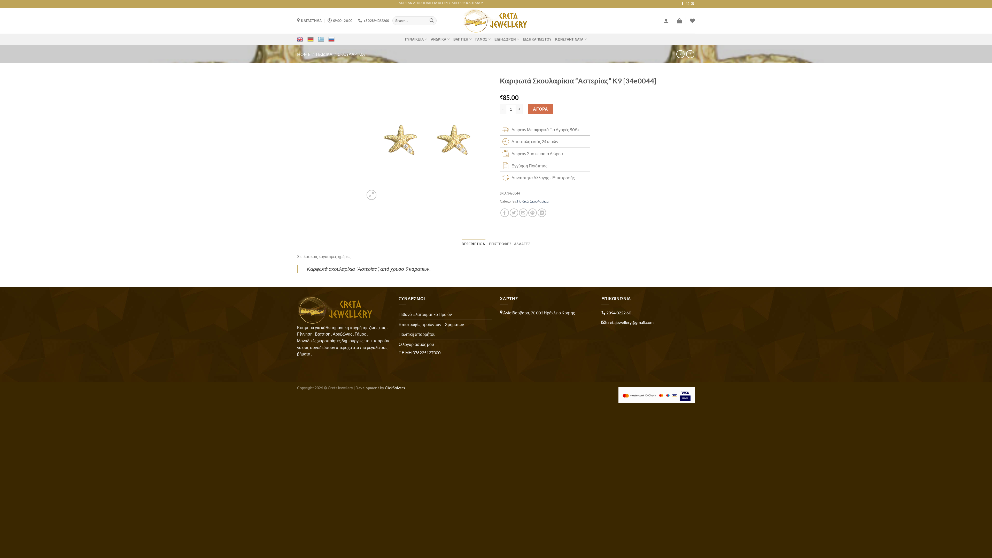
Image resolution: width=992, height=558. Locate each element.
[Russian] (331, 39)
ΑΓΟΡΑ (540, 108)
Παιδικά (324, 54)
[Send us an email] (692, 4)
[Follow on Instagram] (687, 4)
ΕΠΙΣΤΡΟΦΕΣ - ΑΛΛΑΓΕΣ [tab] (509, 244)
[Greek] (321, 39)
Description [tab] (473, 244)
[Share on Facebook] (504, 212)
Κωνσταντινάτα (569, 39)
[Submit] (431, 20)
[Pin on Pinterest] (532, 212)
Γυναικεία (414, 39)
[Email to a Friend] (523, 212)
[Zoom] (372, 195)
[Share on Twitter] (514, 212)
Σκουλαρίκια (351, 54)
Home (303, 54)
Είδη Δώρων (505, 39)
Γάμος (481, 39)
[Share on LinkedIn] (542, 212)
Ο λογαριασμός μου (416, 344)
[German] (310, 39)
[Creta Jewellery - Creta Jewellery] (496, 20)
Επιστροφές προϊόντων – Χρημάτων (431, 324)
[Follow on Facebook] (682, 4)
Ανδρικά (438, 39)
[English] (300, 39)
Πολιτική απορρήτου (417, 334)
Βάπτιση (460, 39)
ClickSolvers (395, 388)
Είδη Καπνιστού (537, 39)
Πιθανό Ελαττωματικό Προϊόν (425, 314)
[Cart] (679, 20)
